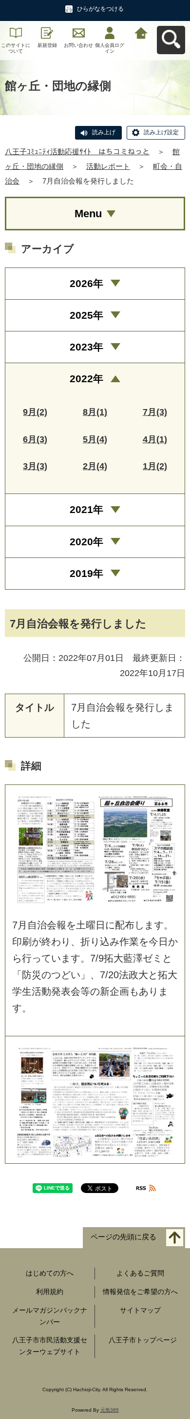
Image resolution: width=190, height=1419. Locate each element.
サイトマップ (140, 1310)
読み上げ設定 (161, 132)
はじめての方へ (50, 1273)
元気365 (109, 1410)
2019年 (86, 573)
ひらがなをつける (100, 8)
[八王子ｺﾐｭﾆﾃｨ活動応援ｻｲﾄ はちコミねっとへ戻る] (141, 32)
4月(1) (155, 439)
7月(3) (155, 412)
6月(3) (35, 439)
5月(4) (95, 439)
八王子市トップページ (143, 1340)
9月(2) (35, 412)
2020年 (86, 541)
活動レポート (108, 166)
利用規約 (49, 1292)
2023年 (86, 346)
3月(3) (35, 466)
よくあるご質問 (140, 1273)
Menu (88, 213)
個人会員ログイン (109, 48)
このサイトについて (15, 48)
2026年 (86, 283)
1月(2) (155, 466)
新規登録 (47, 45)
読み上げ (103, 132)
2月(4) (95, 466)
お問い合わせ (78, 45)
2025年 (86, 315)
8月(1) (95, 412)
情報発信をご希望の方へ (140, 1292)
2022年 (86, 378)
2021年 (86, 509)
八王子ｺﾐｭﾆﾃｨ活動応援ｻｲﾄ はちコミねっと (77, 151)
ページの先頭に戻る (123, 1237)
